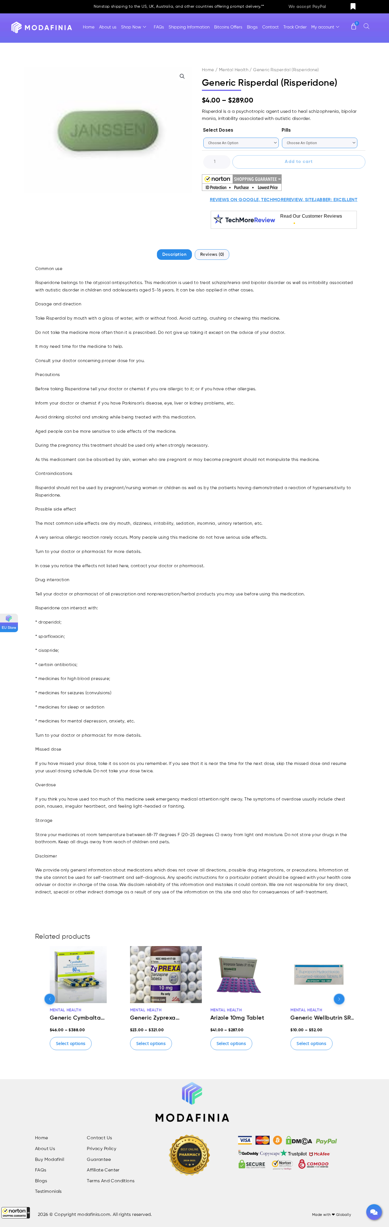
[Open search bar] (366, 26)
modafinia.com (93, 1214)
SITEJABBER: (318, 200)
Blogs (252, 27)
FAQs (159, 27)
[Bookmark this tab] (353, 6)
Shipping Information (189, 27)
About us (107, 27)
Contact (270, 27)
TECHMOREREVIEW (281, 200)
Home (89, 27)
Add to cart (299, 162)
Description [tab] (174, 254)
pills (286, 130)
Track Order (295, 27)
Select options (60, 1043)
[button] (15, 1212)
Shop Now (131, 27)
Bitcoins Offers (228, 27)
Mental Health (233, 70)
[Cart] (353, 23)
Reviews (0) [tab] (212, 254)
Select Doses (218, 130)
